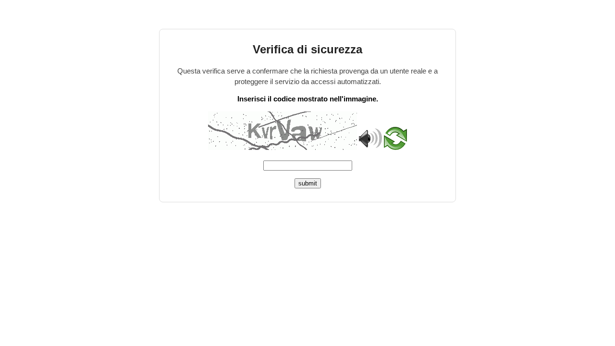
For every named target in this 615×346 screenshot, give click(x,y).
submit (307, 183)
